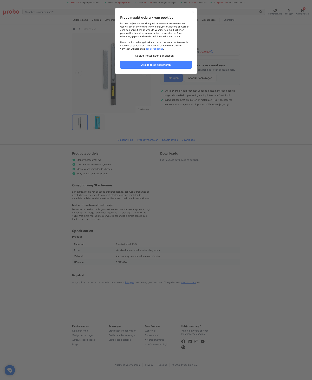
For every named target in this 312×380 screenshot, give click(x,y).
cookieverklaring (154, 48)
